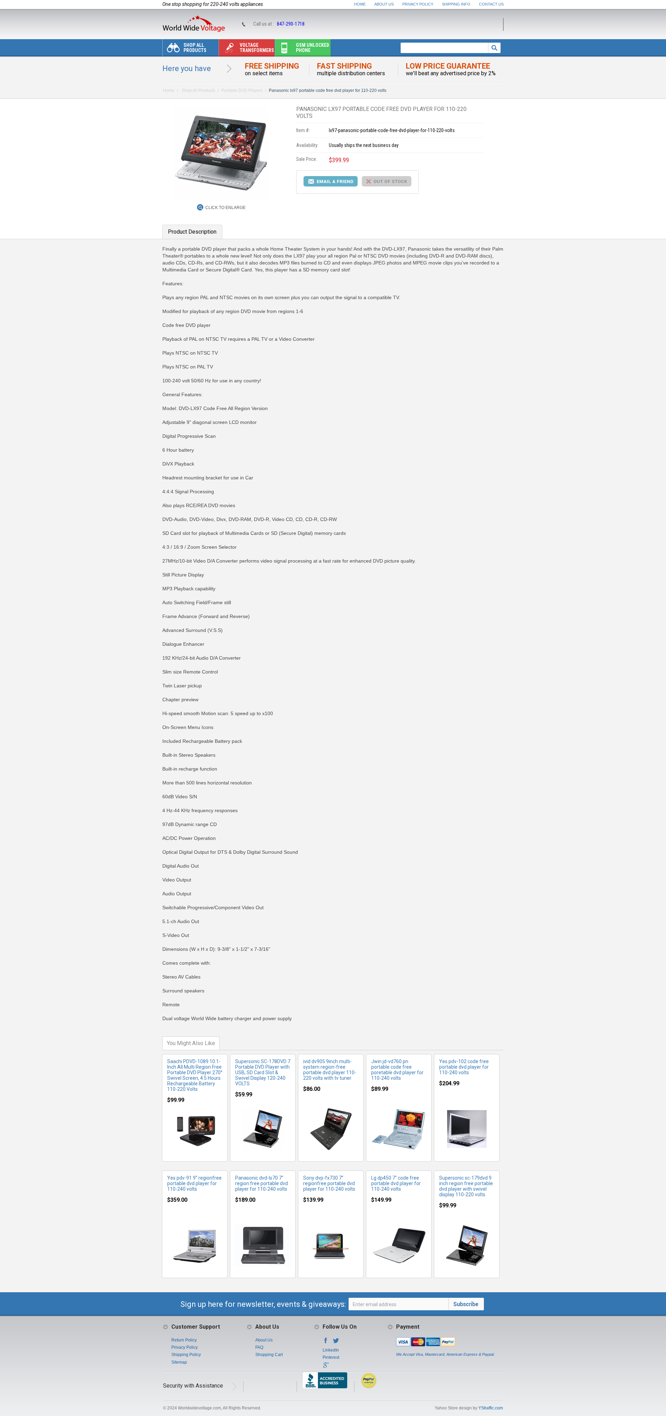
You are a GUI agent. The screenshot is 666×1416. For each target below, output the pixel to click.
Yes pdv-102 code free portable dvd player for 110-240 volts (464, 1067)
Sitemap (179, 1362)
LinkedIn (331, 1350)
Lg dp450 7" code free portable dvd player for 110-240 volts (396, 1183)
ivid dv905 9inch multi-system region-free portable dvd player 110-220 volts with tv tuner (329, 1070)
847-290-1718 (291, 24)
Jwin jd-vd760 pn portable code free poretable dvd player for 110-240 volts (397, 1070)
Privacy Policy (417, 4)
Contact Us (491, 4)
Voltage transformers (257, 47)
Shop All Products (194, 47)
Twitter (336, 1342)
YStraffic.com (490, 1408)
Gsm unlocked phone (312, 47)
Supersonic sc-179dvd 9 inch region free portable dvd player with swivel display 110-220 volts (466, 1186)
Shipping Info (456, 4)
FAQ (259, 1347)
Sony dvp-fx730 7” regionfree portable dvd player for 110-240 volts (329, 1183)
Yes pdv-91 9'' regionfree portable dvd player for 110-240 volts (194, 1183)
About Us (384, 4)
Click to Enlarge (225, 207)
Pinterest (331, 1357)
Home (360, 4)
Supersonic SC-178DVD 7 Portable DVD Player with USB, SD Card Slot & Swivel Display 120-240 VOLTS (262, 1072)
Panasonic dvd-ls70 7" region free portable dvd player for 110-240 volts (261, 1183)
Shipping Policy (186, 1354)
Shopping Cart (269, 1354)
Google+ (326, 1367)
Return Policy (184, 1340)
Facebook (326, 1342)
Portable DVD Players (242, 90)
